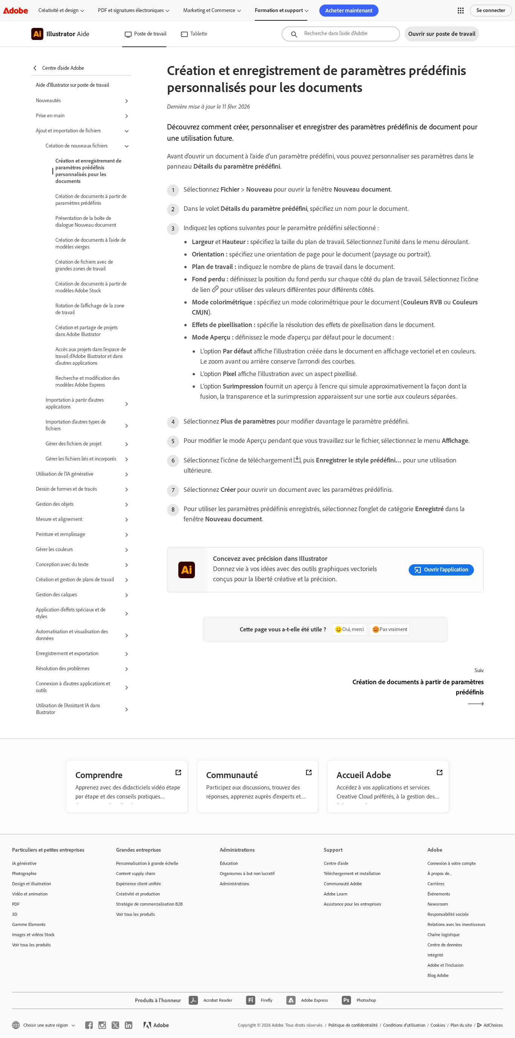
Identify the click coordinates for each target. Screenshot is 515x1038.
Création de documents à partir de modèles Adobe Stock (91, 287)
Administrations (234, 883)
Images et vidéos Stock (33, 934)
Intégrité (435, 955)
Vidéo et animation (30, 894)
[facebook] (89, 1025)
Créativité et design (58, 10)
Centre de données (445, 944)
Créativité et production (138, 894)
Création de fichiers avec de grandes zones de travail (84, 265)
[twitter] (115, 1025)
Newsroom (438, 904)
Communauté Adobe (343, 883)
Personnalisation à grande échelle (147, 863)
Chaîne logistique (444, 934)
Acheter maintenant (348, 10)
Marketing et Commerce (209, 10)
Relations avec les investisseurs (457, 924)
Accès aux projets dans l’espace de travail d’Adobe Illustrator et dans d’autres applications (90, 356)
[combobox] (341, 33)
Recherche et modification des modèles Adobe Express (87, 381)
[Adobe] (15, 10)
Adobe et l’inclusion (445, 965)
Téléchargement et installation (352, 873)
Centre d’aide (336, 863)
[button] (461, 11)
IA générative (24, 863)
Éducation (229, 863)
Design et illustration (31, 883)
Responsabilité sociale (448, 914)
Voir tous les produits (31, 944)
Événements (439, 894)
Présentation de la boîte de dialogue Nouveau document (85, 221)
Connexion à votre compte (452, 863)
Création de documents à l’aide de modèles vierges (90, 243)
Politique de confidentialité (353, 1025)
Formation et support (279, 10)
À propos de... (440, 873)
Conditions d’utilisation (404, 1025)
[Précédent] (245, 693)
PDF (16, 904)
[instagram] (102, 1025)
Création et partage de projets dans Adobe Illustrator (86, 331)
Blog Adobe (438, 975)
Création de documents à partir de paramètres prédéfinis (91, 199)
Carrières (436, 883)
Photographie (24, 873)
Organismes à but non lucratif (247, 873)
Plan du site (461, 1025)
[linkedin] (128, 1025)
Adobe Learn (335, 894)
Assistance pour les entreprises (352, 904)
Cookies (438, 1025)
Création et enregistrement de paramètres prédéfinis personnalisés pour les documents (88, 171)
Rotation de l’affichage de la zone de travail (89, 309)
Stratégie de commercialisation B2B (149, 904)
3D (14, 914)
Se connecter (491, 10)
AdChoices (493, 1025)
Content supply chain (135, 873)
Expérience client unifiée (138, 883)
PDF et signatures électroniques (131, 10)
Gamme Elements (29, 924)
